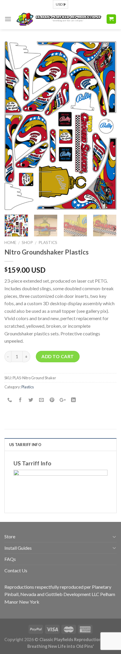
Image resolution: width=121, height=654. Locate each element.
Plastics (47, 242)
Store (9, 536)
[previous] (14, 125)
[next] (107, 125)
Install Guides (18, 548)
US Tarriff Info (25, 444)
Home (10, 242)
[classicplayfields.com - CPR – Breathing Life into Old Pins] (59, 19)
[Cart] (111, 19)
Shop (27, 242)
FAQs (10, 559)
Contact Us (15, 570)
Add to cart (57, 356)
